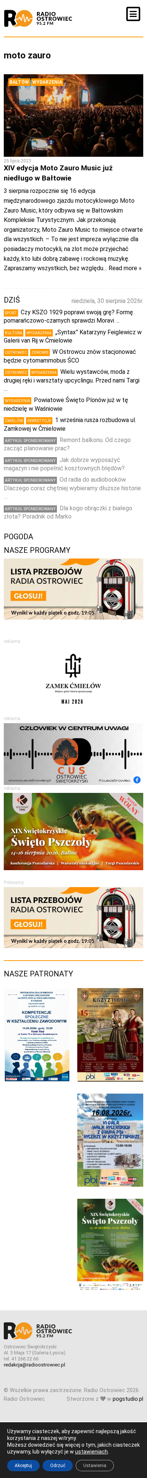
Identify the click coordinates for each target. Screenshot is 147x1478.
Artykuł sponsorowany (30, 440)
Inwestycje (39, 420)
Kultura (13, 332)
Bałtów (19, 82)
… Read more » (122, 268)
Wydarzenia (47, 82)
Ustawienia (94, 1465)
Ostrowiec (16, 352)
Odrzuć (57, 1465)
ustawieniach (91, 1452)
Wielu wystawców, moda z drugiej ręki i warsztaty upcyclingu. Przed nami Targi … (71, 380)
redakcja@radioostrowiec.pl (34, 1365)
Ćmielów (14, 420)
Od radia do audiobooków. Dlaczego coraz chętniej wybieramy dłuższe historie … (72, 488)
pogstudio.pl (128, 1399)
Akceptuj (23, 1465)
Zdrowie (40, 352)
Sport (11, 313)
